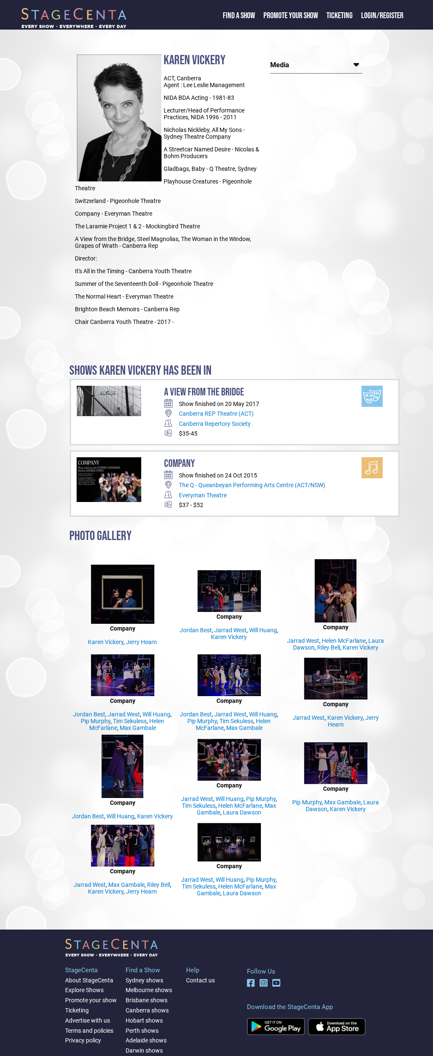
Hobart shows (144, 1020)
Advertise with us (87, 1020)
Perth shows (142, 1030)
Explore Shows (84, 990)
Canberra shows (147, 1010)
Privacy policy (83, 1040)
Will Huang (263, 630)
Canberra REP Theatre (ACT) (216, 413)
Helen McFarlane (344, 640)
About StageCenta (89, 980)
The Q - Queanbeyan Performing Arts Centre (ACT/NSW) (252, 485)
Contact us (200, 980)
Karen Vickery (105, 642)
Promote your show (91, 1000)
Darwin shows (144, 1050)
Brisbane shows (146, 1000)
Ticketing (339, 16)
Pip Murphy (95, 721)
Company (179, 463)
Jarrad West (230, 630)
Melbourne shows (149, 990)
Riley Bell (328, 647)
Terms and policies (89, 1030)
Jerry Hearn (141, 642)
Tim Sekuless (130, 721)
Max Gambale (138, 727)
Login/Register (382, 16)
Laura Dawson (242, 812)
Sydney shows (144, 980)
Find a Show (239, 16)
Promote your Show (290, 16)
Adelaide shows (146, 1040)
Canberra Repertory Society (215, 423)
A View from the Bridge (204, 392)
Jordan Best (196, 630)
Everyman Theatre (203, 495)
